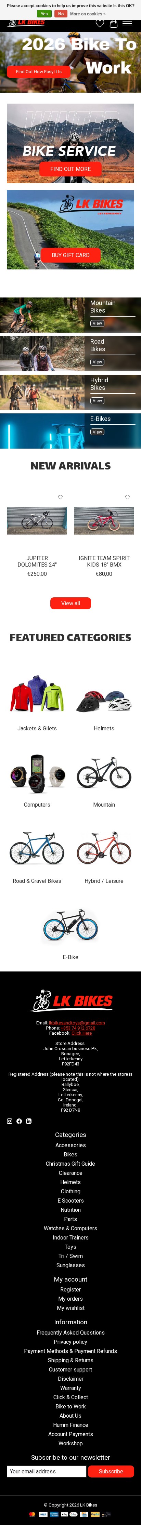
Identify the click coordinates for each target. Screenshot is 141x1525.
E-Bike (70, 957)
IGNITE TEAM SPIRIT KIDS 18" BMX (104, 561)
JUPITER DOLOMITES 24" (37, 561)
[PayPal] (95, 1515)
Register (70, 1289)
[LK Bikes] (26, 22)
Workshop (71, 1443)
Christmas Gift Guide (70, 1164)
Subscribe (111, 1471)
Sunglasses (70, 1265)
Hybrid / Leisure (104, 881)
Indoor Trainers (71, 1237)
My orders (70, 1299)
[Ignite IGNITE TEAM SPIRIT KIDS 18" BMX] (104, 521)
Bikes (70, 1154)
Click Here (82, 1033)
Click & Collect (70, 1397)
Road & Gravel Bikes (37, 881)
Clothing (70, 1191)
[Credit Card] (84, 1515)
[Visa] (43, 1515)
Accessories (70, 1145)
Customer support (70, 1369)
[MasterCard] (32, 1515)
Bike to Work (70, 1406)
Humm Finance (70, 1425)
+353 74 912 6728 (78, 1028)
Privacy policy (70, 1342)
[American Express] (54, 1515)
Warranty (70, 1388)
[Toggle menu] (127, 23)
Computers (37, 804)
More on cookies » (88, 14)
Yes (44, 14)
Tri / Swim (71, 1256)
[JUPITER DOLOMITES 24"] (37, 521)
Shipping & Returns (70, 1360)
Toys (70, 1247)
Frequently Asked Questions (71, 1332)
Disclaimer (71, 1379)
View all (70, 603)
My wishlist (71, 1308)
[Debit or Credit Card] (106, 1515)
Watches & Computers (70, 1228)
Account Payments (70, 1434)
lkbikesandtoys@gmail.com (77, 1022)
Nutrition (71, 1210)
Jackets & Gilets (37, 728)
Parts (70, 1219)
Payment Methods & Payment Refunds (70, 1351)
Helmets (104, 728)
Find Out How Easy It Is (39, 71)
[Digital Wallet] (69, 1515)
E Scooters (70, 1200)
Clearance (70, 1173)
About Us (70, 1416)
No (61, 14)
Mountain (104, 804)
